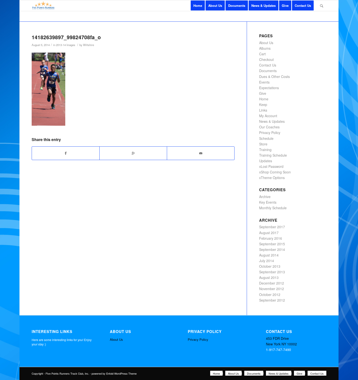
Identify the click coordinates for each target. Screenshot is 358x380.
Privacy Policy (269, 132)
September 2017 (272, 226)
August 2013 (269, 277)
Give (262, 93)
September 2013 (272, 271)
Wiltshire (88, 45)
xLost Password (271, 166)
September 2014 (272, 249)
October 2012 (269, 294)
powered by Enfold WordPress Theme (114, 373)
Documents (268, 70)
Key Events (267, 202)
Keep (263, 104)
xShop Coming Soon (275, 172)
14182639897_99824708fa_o (66, 37)
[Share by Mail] (200, 153)
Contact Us (267, 65)
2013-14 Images (65, 45)
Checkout (266, 59)
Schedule (266, 138)
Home (263, 98)
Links (263, 110)
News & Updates (272, 121)
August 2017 (269, 232)
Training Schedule (273, 155)
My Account (268, 115)
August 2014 (269, 255)
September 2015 (272, 243)
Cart (262, 53)
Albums (265, 48)
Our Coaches (269, 126)
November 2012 (271, 288)
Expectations (269, 87)
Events (264, 82)
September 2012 (272, 300)
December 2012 (271, 283)
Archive (265, 196)
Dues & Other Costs (274, 76)
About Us (266, 42)
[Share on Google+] (133, 153)
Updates (265, 160)
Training (265, 149)
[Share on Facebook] (65, 153)
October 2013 (269, 266)
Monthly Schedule (273, 207)
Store (263, 144)
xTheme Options (272, 177)
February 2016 (270, 238)
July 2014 (266, 260)
